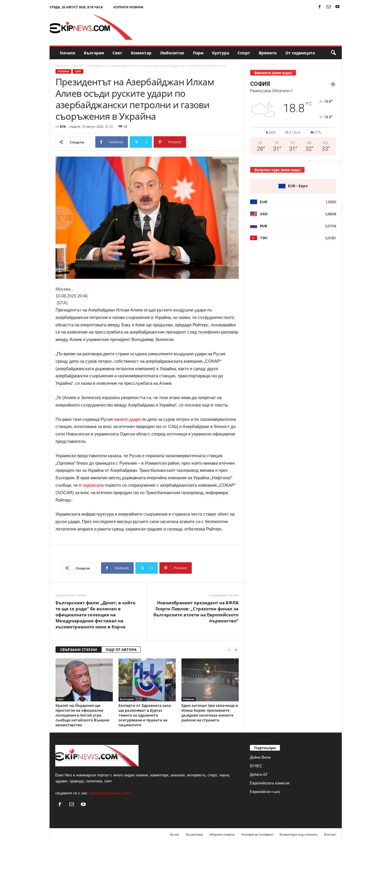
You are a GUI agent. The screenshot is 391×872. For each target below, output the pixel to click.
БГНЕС (256, 766)
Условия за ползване (257, 834)
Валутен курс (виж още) (277, 169)
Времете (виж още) (273, 72)
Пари (198, 53)
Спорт (244, 53)
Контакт (330, 834)
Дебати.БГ (259, 774)
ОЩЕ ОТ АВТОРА (121, 649)
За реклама (194, 834)
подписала (93, 485)
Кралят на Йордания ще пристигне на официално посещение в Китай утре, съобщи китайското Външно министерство (82, 715)
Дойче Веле (260, 757)
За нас (174, 834)
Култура (220, 53)
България (94, 53)
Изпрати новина (128, 7)
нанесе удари (127, 419)
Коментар (141, 53)
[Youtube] (337, 7)
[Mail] (328, 7)
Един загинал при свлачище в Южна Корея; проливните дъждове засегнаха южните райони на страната (209, 713)
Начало (67, 53)
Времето (268, 53)
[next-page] (236, 650)
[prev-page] (229, 650)
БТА (63, 126)
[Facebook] (319, 7)
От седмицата (300, 53)
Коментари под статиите (298, 834)
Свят (117, 53)
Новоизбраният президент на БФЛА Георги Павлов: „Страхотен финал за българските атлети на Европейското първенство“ (195, 612)
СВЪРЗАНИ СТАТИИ (78, 649)
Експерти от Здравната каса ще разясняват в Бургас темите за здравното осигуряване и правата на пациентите (145, 715)
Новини (77, 66)
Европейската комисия (269, 783)
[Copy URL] (205, 142)
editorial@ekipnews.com (110, 793)
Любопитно (172, 53)
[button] (333, 53)
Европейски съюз (265, 792)
